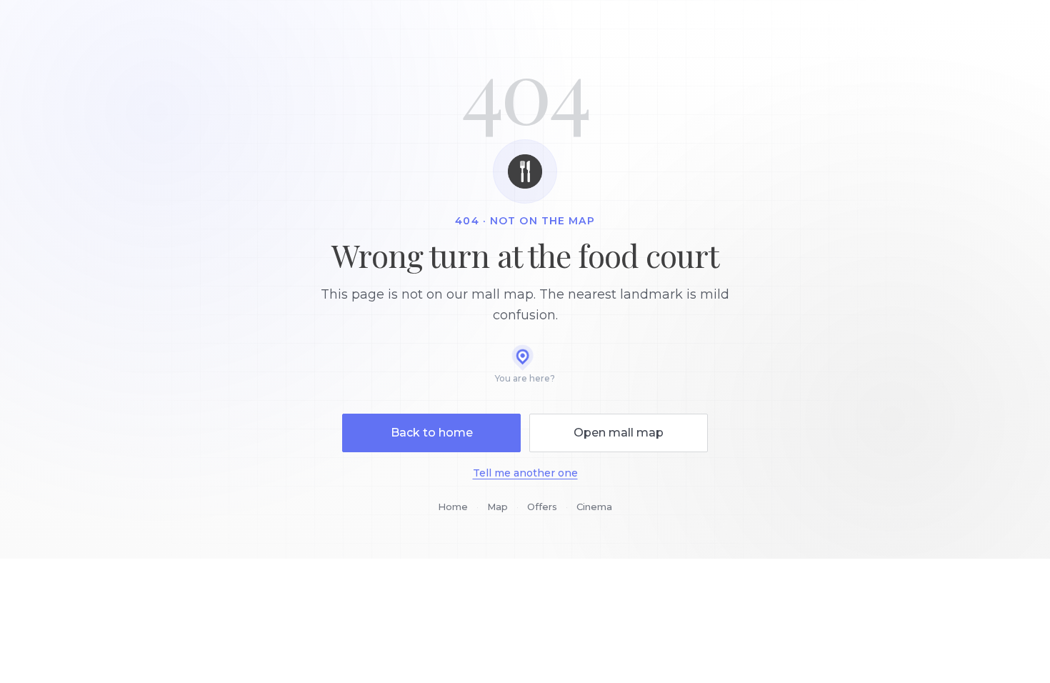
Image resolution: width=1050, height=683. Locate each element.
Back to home (432, 432)
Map (497, 506)
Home (453, 506)
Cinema (594, 506)
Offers (542, 506)
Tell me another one (525, 473)
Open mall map (619, 432)
